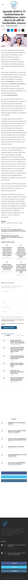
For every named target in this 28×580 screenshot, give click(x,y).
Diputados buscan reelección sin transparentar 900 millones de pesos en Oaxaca (12, 237)
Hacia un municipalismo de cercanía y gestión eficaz (17, 455)
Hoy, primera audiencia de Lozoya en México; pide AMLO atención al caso (17, 379)
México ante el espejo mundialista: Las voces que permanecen (17, 463)
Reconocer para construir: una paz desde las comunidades (17, 431)
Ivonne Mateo (6, 256)
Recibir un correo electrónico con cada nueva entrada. (12, 324)
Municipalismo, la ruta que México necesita (17, 423)
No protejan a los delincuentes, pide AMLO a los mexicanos (17, 372)
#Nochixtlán (9, 223)
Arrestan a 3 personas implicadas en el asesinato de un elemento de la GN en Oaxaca (13, 230)
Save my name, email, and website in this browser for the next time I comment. (12, 317)
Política (14, 8)
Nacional (12, 381)
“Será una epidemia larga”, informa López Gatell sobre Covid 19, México (17, 357)
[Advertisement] (14, 401)
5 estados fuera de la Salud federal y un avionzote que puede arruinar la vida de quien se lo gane (17, 349)
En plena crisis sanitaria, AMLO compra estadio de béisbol (17, 365)
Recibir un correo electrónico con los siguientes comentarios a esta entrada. (12, 320)
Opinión (16, 425)
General (16, 457)
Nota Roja (10, 441)
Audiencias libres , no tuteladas (16, 446)
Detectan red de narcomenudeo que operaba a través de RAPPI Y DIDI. (17, 439)
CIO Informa (15, 223)
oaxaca (20, 223)
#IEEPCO (3, 223)
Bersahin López (11, 425)
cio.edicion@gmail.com (11, 25)
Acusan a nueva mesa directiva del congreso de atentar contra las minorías (17, 341)
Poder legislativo (14, 344)
